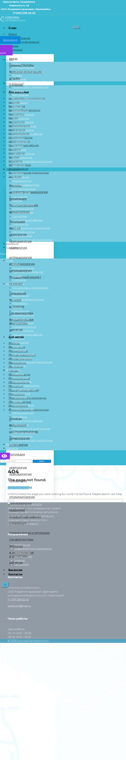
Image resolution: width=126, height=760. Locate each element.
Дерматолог (20, 102)
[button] (63, 254)
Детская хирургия (24, 189)
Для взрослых (15, 83)
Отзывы (13, 46)
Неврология (20, 110)
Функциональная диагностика (28, 172)
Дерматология (22, 181)
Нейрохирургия (23, 114)
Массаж (17, 106)
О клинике (15, 49)
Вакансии (12, 243)
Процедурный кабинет (23, 145)
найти (41, 461)
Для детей (13, 169)
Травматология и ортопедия (27, 398)
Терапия (17, 145)
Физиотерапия (22, 157)
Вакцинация (20, 94)
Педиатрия (19, 216)
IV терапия (19, 149)
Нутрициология (23, 122)
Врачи (12, 34)
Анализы (18, 91)
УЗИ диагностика (23, 153)
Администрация (23, 67)
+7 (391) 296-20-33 (24, 12)
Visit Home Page (18, 487)
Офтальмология (22, 130)
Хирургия (18, 165)
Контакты (12, 247)
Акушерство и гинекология (30, 87)
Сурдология (20, 141)
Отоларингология (24, 126)
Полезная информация (23, 42)
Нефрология (20, 118)
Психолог (18, 138)
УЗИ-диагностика (23, 231)
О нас (12, 27)
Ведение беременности (28, 98)
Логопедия (19, 196)
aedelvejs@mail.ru (19, 605)
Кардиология (21, 192)
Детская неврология (25, 185)
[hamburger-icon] (76, 27)
